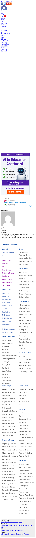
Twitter (9, 530)
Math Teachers (24, 285)
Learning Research (8, 474)
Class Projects (7, 279)
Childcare (5, 293)
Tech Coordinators (25, 501)
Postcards (5, 352)
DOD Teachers (7, 405)
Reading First (23, 336)
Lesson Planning (8, 478)
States (2, 37)
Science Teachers (25, 294)
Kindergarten (6, 299)
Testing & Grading (8, 499)
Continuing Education (26, 389)
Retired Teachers (8, 423)
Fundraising (6, 368)
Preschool (5, 296)
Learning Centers (8, 377)
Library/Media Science (9, 411)
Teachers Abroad (24, 255)
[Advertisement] (9, 119)
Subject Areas (23, 268)
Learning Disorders (8, 468)
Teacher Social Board (26, 453)
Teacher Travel (24, 456)
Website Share (24, 510)
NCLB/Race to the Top (26, 437)
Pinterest (14, 530)
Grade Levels (6, 261)
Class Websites (24, 470)
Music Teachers (24, 288)
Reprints (26, 534)
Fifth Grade (6, 315)
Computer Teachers (25, 473)
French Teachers (24, 362)
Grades (3, 35)
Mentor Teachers (8, 417)
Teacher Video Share (26, 495)
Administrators (7, 256)
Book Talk (22, 317)
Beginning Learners (9, 444)
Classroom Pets (7, 343)
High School (6, 321)
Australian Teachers (25, 258)
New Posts (4, 31)
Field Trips (5, 346)
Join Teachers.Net (6, 1)
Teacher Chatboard (8, 253)
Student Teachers (8, 429)
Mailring (20, 530)
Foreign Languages (25, 275)
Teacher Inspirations (25, 447)
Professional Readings (10, 490)
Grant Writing (6, 371)
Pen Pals (5, 349)
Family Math (6, 365)
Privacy (21, 522)
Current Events (24, 425)
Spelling (21, 345)
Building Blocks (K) (25, 314)
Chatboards (4, 25)
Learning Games (8, 471)
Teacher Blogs (24, 492)
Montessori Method (8, 481)
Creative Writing (24, 323)
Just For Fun (23, 434)
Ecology (5, 374)
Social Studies (24, 297)
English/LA (4, 40)
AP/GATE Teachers (8, 389)
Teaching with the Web (26, 498)
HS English (22, 330)
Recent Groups (5, 33)
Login (2, 14)
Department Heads (8, 402)
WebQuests (6, 383)
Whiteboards (23, 513)
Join (2, 13)
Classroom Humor (25, 419)
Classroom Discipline (9, 450)
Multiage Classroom (9, 329)
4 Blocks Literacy (24, 305)
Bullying (21, 416)
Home (3, 522)
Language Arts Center (26, 281)
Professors (6, 324)
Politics (21, 441)
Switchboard (6, 380)
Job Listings (12, 534)
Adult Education (7, 332)
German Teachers (25, 365)
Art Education (23, 272)
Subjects (3, 39)
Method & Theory (8, 273)
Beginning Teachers (9, 392)
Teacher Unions (7, 436)
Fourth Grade (6, 312)
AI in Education (9, 200)
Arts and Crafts (7, 340)
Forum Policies (13, 522)
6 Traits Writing (24, 308)
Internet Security (24, 479)
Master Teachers (7, 414)
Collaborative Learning (10, 456)
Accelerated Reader (25, 311)
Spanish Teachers (25, 368)
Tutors (21, 405)
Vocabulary (22, 348)
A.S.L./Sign (22, 356)
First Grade (6, 303)
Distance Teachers (8, 399)
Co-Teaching (6, 459)
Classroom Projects (9, 336)
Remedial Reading (25, 342)
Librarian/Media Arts (25, 333)
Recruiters (22, 395)
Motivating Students (9, 484)
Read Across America (9, 355)
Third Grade (6, 309)
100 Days (5, 362)
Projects (3, 47)
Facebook (4, 530)
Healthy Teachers (25, 431)
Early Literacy (23, 326)
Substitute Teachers (9, 433)
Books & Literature (25, 320)
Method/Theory (5, 44)
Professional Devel (8, 487)
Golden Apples (7, 408)
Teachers (3, 27)
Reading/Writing (24, 339)
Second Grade (7, 306)
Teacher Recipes (24, 450)
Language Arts (24, 301)
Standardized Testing (9, 496)
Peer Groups (4, 42)
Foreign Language (25, 352)
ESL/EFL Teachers (25, 359)
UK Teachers (23, 264)
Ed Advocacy (23, 428)
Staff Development (8, 493)
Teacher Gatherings (25, 444)
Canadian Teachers (25, 261)
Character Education (9, 447)
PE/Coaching (23, 291)
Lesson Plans (12, 525)
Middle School (7, 318)
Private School (7, 420)
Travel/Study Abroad (26, 371)
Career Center (7, 282)
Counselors (6, 395)
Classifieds (4, 51)
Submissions (20, 534)
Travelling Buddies (8, 359)
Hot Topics (4, 46)
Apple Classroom (25, 467)
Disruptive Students (9, 462)
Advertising (4, 534)
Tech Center (4, 49)
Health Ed (22, 278)
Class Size (22, 422)
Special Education (8, 426)
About (7, 522)
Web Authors (23, 504)
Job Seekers (23, 392)
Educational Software (26, 476)
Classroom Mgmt (8, 453)
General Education (8, 465)
